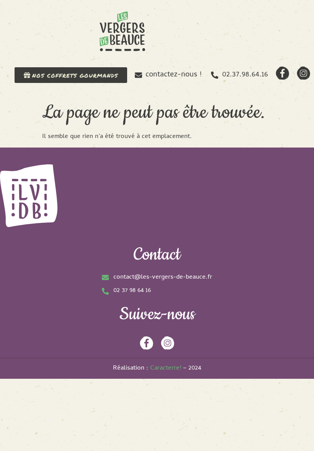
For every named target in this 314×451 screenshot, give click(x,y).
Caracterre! (165, 368)
